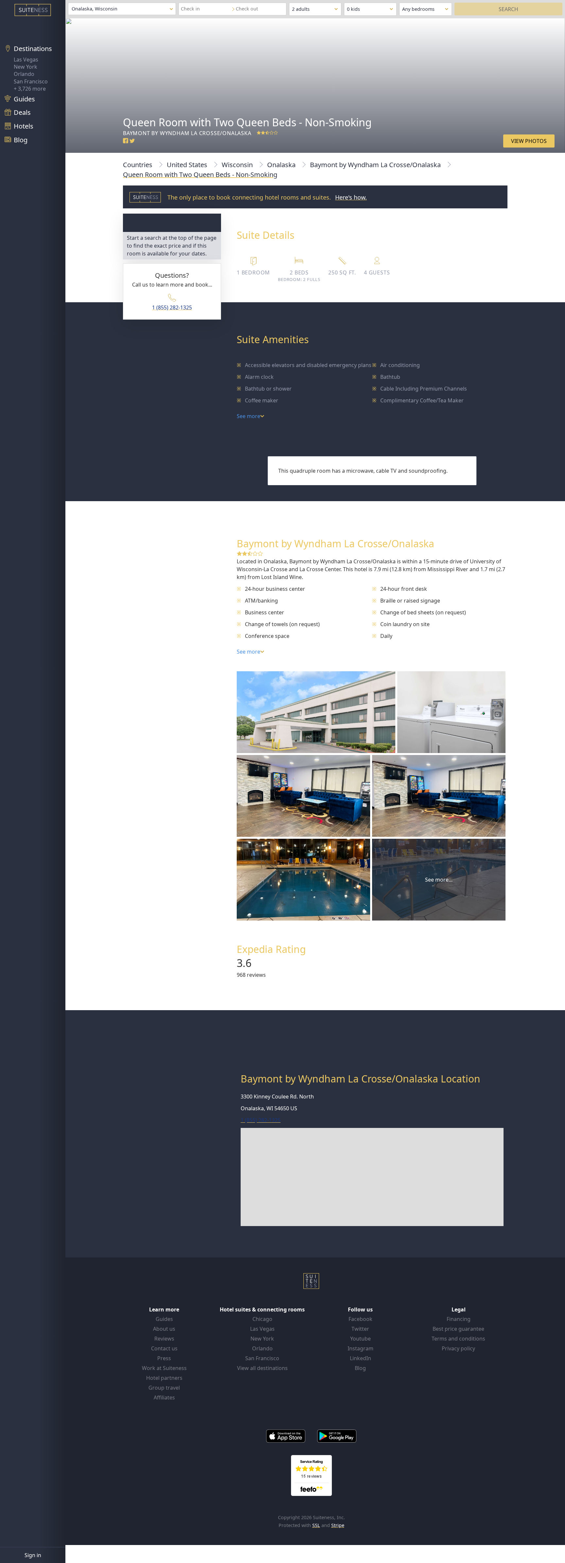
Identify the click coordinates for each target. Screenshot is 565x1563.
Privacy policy (458, 1348)
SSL (316, 1525)
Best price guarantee (458, 1328)
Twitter (360, 1328)
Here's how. (351, 197)
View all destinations (262, 1368)
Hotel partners (164, 1377)
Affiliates (164, 1397)
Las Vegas (26, 59)
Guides (164, 1319)
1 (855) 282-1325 (172, 307)
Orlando (24, 74)
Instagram (360, 1348)
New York (25, 66)
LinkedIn (360, 1358)
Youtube (360, 1338)
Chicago (262, 1319)
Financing (459, 1319)
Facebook (360, 1319)
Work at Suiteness (164, 1368)
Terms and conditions (458, 1338)
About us (164, 1328)
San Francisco (31, 81)
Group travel (164, 1387)
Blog (360, 1368)
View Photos (529, 141)
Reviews (164, 1338)
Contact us (164, 1348)
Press (164, 1358)
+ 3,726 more (30, 88)
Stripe (337, 1525)
